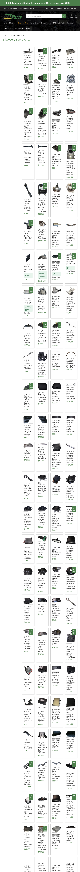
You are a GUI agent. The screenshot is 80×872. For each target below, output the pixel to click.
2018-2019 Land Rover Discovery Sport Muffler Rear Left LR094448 (28, 364)
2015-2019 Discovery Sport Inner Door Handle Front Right (42, 608)
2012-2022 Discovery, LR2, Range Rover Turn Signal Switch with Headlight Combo (28, 489)
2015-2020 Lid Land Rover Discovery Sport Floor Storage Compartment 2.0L (70, 715)
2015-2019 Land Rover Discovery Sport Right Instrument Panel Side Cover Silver (70, 457)
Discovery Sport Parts (17, 35)
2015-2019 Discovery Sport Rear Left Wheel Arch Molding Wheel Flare (70, 362)
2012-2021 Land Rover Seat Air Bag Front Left (27, 301)
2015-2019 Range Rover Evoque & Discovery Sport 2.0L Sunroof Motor (56, 580)
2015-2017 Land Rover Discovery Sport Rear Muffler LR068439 (27, 337)
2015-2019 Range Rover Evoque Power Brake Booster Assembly (56, 199)
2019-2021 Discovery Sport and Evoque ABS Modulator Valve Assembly (28, 682)
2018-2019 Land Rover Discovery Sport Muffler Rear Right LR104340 (70, 334)
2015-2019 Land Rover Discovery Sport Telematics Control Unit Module (28, 92)
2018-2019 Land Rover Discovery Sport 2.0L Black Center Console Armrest (56, 810)
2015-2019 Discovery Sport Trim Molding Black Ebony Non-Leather (56, 395)
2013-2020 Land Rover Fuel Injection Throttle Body (56, 641)
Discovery (12, 23)
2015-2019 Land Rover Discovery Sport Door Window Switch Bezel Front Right (56, 677)
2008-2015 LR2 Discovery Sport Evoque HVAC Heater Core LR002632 (28, 553)
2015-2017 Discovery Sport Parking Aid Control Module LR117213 (28, 582)
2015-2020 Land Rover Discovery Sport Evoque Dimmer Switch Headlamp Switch (70, 683)
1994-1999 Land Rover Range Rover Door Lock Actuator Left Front (42, 334)
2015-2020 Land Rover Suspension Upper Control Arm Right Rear (42, 773)
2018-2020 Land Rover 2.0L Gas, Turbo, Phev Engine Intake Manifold (42, 810)
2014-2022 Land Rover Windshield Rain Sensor (56, 489)
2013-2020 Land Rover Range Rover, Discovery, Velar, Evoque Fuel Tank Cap (28, 810)
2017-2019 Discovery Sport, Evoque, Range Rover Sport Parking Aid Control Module (56, 460)
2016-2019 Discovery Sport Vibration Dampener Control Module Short (56, 426)
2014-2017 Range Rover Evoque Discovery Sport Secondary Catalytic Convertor (56, 238)
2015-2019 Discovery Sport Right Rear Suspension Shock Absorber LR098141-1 (28, 156)
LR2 (54, 23)
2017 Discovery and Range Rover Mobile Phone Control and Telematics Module (56, 611)
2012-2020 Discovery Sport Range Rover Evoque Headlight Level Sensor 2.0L (28, 715)
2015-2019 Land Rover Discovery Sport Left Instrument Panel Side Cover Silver (42, 453)
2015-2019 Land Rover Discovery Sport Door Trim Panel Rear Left (42, 430)
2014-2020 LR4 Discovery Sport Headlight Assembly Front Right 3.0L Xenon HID (42, 715)
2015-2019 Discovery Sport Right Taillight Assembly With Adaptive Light (70, 122)
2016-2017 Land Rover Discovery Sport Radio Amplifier (27, 453)
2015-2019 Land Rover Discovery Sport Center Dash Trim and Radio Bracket (42, 204)
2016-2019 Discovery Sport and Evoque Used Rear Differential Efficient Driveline (70, 304)
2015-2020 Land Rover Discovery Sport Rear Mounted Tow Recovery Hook (70, 614)
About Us (6, 28)
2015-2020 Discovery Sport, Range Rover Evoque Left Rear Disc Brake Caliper (42, 368)
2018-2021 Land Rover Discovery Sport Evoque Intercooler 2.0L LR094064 (42, 747)
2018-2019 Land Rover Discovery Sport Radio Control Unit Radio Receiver (56, 840)
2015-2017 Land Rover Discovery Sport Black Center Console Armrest (70, 552)
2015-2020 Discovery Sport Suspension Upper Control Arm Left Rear (56, 773)
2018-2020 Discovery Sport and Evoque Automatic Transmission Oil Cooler (28, 641)
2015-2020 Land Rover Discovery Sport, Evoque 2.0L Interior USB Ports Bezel (70, 778)
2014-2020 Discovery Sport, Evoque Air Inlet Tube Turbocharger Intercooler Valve (70, 806)
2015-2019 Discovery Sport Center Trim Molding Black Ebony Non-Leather (42, 396)
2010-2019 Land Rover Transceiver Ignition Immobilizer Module (70, 650)
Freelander (70, 23)
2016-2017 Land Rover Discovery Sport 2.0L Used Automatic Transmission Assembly (42, 304)
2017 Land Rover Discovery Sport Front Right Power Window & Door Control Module (56, 521)
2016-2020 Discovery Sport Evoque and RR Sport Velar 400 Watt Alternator (70, 90)
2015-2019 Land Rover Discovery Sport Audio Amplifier (70, 60)
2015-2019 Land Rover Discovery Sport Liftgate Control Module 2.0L (42, 680)
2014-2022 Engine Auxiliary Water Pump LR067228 (28, 235)
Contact (27, 28)
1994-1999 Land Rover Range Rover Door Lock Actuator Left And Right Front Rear (56, 335)
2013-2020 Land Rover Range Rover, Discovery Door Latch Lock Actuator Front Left (56, 91)
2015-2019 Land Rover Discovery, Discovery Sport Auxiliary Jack (42, 59)
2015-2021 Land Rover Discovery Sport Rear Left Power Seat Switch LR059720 (42, 519)
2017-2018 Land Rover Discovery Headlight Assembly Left (56, 266)
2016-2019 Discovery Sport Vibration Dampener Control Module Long (70, 426)
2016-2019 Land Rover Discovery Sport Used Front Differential (56, 300)
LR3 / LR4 (61, 23)
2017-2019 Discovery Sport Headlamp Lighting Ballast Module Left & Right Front (42, 841)
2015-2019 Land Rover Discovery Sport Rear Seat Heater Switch (70, 835)
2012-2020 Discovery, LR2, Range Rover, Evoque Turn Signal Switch (56, 59)
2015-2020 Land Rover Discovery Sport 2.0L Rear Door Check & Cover (42, 549)
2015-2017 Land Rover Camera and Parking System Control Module (42, 646)
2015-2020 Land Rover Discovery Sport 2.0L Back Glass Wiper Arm (70, 514)
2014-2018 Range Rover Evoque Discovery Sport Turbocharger (42, 233)
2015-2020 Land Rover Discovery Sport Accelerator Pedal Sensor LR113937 (28, 205)
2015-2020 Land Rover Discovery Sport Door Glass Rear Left (56, 743)
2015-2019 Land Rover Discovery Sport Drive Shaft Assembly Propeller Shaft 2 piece (56, 360)
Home (5, 23)
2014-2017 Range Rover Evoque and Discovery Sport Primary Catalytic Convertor (70, 237)
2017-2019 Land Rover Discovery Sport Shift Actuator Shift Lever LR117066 (70, 167)
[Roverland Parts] (13, 16)
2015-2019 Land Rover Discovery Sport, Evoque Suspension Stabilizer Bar (70, 393)
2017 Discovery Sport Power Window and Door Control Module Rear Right (42, 488)
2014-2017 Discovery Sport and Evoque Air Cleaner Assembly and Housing (70, 491)
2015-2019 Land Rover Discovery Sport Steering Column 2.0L (28, 743)
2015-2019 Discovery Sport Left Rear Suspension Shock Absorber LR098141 (42, 156)
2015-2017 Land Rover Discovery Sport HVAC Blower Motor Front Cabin (70, 200)
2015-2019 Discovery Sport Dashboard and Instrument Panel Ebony (28, 776)
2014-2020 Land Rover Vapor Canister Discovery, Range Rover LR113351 (56, 125)
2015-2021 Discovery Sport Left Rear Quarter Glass (28, 267)
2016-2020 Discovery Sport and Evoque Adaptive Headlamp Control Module (27, 613)
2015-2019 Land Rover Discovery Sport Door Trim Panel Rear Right (27, 430)
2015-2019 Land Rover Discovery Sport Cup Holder (42, 88)
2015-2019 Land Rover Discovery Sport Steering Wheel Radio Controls (42, 126)
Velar (49, 23)
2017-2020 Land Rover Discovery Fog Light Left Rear (70, 261)
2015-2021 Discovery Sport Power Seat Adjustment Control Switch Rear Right (28, 520)
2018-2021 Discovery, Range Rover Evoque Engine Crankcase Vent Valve (28, 399)
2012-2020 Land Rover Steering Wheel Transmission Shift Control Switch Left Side (28, 128)
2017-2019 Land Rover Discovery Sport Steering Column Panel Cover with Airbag (28, 840)
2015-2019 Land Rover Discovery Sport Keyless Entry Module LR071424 (56, 158)
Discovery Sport (23, 23)
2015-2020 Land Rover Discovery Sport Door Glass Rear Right (70, 744)
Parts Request (18, 28)
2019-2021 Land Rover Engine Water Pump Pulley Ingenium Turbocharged (70, 582)
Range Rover (34, 23)
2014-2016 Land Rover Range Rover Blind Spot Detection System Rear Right (56, 714)
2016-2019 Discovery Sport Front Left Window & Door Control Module (42, 583)
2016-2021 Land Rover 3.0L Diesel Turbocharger (42, 266)
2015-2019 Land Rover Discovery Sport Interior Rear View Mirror (56, 552)
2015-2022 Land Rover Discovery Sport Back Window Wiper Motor (28, 60)
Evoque (43, 23)
